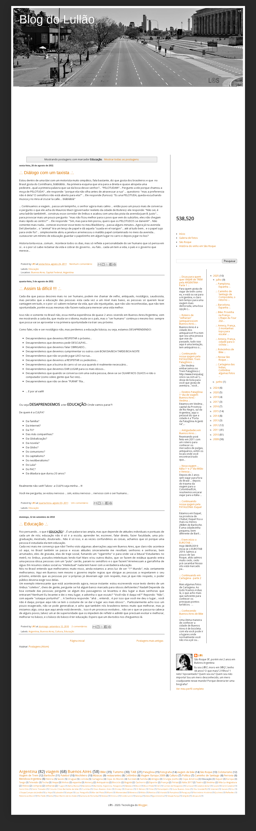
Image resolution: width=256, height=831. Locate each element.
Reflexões (230, 792)
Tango (22, 782)
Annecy (89, 782)
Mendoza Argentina (30, 779)
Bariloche (49, 775)
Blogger (142, 805)
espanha (76, 782)
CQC (158, 786)
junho (219, 381)
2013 (216, 420)
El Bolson (141, 789)
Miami (110, 792)
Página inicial (77, 640)
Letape (69, 792)
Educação (34, 268)
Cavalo (216, 786)
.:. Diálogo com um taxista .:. (46, 172)
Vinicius (114, 796)
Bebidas (128, 786)
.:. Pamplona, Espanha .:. (223, 285)
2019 (216, 397)
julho (219, 279)
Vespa (55, 782)
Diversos (129, 789)
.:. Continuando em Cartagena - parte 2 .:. (190, 578)
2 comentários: (80, 626)
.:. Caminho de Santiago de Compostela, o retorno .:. (225, 296)
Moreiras (133, 792)
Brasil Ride (148, 786)
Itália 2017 (187, 782)
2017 (216, 401)
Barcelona (86, 786)
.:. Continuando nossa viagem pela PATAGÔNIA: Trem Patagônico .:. (189, 358)
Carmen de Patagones (173, 786)
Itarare (225, 789)
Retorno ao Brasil (26, 796)
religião (185, 796)
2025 (216, 275)
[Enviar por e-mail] (99, 264)
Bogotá (128, 782)
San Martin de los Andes (66, 796)
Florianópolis (163, 789)
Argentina (34, 631)
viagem (52, 771)
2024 (216, 387)
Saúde (60, 778)
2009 (216, 439)
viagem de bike (185, 772)
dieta (147, 796)
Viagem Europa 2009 (153, 775)
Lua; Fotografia (82, 792)
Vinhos (65, 782)
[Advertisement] (128, 121)
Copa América (190, 778)
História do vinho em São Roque (197, 246)
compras (37, 785)
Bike (103, 772)
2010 (216, 434)
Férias (175, 782)
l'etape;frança (173, 796)
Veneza (104, 796)
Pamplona (174, 792)
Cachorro (141, 782)
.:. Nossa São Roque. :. (223, 358)
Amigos (155, 778)
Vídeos (25, 785)
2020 (216, 392)
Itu (232, 789)
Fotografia (166, 772)
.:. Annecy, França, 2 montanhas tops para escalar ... (226, 330)
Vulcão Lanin (126, 796)
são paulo (196, 796)
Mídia (143, 792)
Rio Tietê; (41, 796)
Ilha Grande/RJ (200, 789)
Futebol (65, 775)
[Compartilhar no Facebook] (111, 264)
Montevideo (121, 792)
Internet (214, 789)
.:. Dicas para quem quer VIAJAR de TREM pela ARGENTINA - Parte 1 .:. (191, 281)
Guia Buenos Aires (181, 789)
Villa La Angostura (227, 782)
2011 (216, 430)
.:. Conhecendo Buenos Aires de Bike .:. (191, 613)
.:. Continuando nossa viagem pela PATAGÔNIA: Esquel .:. (190, 506)
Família (144, 778)
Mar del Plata (98, 792)
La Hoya (48, 792)
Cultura (59, 631)
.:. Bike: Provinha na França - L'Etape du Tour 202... (226, 316)
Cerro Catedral (228, 786)
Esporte (153, 782)
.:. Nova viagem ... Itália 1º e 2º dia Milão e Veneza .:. (191, 468)
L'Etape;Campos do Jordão (30, 792)
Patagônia (149, 772)
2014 (216, 416)
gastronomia (158, 796)
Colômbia (131, 775)
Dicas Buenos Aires (102, 789)
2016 (216, 406)
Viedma (211, 782)
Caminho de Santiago (207, 775)
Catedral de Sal (203, 786)
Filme (151, 789)
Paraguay (186, 792)
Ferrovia (228, 775)
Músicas (97, 775)
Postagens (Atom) (39, 646)
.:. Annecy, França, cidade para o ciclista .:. (226, 341)
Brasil (138, 786)
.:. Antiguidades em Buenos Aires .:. (190, 432)
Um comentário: (80, 502)
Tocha (45, 782)
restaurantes (114, 775)
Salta (51, 796)
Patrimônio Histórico (202, 792)
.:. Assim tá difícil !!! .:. (40, 288)
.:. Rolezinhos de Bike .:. (225, 351)
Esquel (219, 778)
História (50, 778)
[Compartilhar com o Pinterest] (115, 264)
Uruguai (72, 778)
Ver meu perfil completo (190, 688)
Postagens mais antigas (150, 640)
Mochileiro (81, 775)
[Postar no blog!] (103, 264)
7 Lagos (61, 786)
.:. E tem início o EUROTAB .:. (188, 541)
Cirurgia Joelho (171, 778)
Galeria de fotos (188, 238)
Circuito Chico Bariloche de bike (63, 789)
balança (138, 796)
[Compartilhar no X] (107, 264)
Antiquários (103, 782)
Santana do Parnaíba (89, 796)
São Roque (185, 242)
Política (186, 775)
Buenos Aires (47, 631)
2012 (216, 425)
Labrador (59, 792)
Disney (118, 789)
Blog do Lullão (57, 19)
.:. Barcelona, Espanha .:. (223, 306)
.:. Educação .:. (33, 523)
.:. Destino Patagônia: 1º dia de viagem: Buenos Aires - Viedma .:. (191, 396)
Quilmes (219, 792)
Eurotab (132, 778)
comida (84, 778)
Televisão (33, 782)
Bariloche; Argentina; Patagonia (108, 786)
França (164, 782)
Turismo (118, 772)
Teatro (199, 782)
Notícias (152, 792)
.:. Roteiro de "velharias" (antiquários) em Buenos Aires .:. (188, 319)
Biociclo (116, 782)
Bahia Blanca (73, 786)
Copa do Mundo (115, 778)
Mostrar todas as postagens (121, 159)
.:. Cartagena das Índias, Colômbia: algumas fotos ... (225, 370)
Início (182, 234)
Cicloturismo (225, 772)
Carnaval (190, 786)
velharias (50, 785)
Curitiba (86, 789)
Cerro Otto (24, 789)
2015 (216, 411)
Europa (230, 778)
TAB (133, 772)
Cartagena (97, 778)
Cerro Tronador (39, 789)
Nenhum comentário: (81, 263)
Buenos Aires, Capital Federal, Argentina (52, 272)
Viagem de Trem (28, 775)
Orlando (162, 792)
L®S (200, 655)
